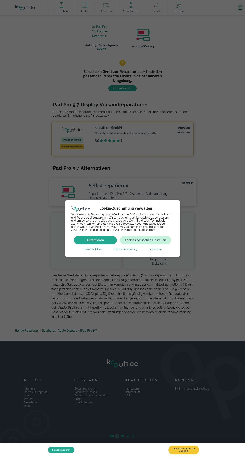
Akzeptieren (95, 240)
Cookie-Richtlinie (92, 249)
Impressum (156, 249)
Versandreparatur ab (184, 450)
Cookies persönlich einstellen (145, 240)
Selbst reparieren (61, 449)
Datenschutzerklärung (125, 249)
